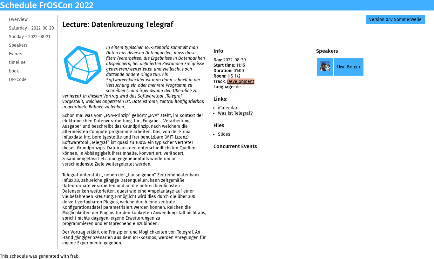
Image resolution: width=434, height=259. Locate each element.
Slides (224, 134)
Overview (18, 19)
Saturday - (31, 28)
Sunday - (29, 36)
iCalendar (227, 108)
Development (240, 81)
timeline (17, 62)
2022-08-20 (234, 60)
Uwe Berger (348, 67)
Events (15, 54)
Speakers (18, 45)
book (14, 71)
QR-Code (18, 79)
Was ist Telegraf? (235, 113)
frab (74, 256)
